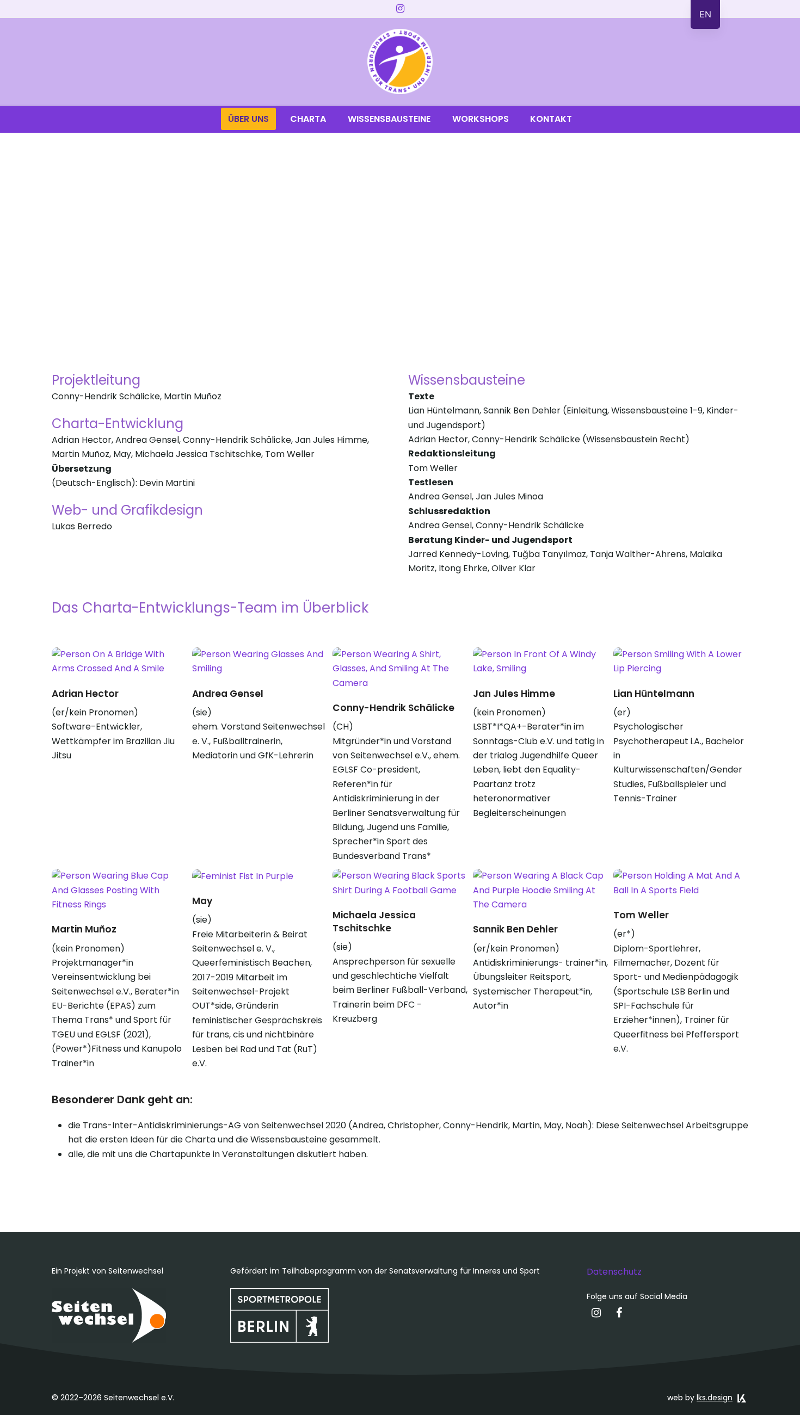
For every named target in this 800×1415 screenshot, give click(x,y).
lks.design (715, 1397)
